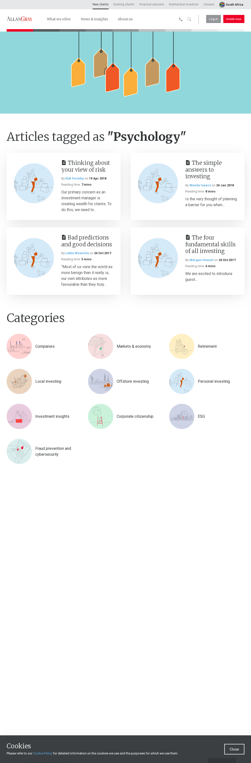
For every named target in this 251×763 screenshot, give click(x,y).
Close (234, 749)
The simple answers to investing (203, 170)
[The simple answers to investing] (158, 183)
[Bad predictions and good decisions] (34, 258)
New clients (101, 4)
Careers (208, 4)
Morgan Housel (201, 260)
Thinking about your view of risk (85, 166)
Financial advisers (151, 4)
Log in (213, 19)
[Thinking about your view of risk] (34, 183)
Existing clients (123, 4)
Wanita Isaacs (200, 185)
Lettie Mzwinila (77, 253)
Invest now (233, 19)
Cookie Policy (42, 753)
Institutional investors (184, 4)
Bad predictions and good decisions (86, 241)
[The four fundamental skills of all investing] (158, 258)
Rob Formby (74, 178)
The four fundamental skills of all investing (210, 244)
